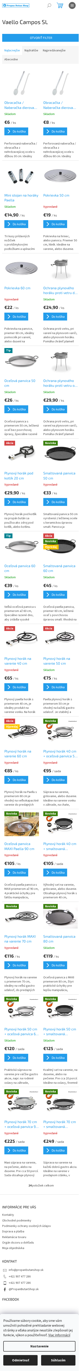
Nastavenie (39, 1346)
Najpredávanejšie (54, 50)
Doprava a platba (13, 1231)
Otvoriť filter (41, 38)
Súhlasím (58, 1360)
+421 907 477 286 (20, 1276)
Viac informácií (59, 1335)
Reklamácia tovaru (14, 1237)
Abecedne (11, 59)
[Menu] (72, 5)
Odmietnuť (20, 1360)
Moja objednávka (13, 1248)
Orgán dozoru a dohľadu (18, 1242)
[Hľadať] (49, 5)
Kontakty (8, 1215)
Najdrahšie (31, 50)
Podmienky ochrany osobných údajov (26, 1226)
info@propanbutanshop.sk (26, 1270)
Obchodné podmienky (16, 1220)
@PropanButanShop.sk (24, 1289)
